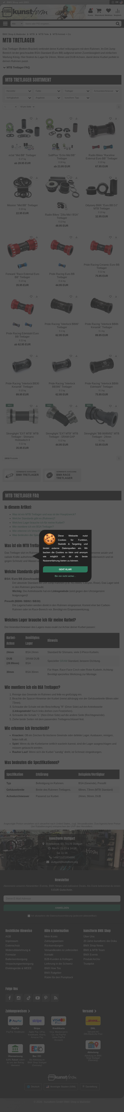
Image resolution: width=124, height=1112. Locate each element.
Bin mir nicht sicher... (65, 576)
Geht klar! (65, 569)
